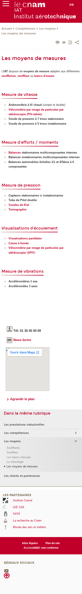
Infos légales (30, 543)
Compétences (25, 28)
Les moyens (47, 28)
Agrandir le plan (22, 399)
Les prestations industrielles (24, 424)
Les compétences (16, 433)
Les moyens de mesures (19, 33)
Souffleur (12, 452)
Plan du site (52, 543)
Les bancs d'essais (19, 457)
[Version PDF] (70, 43)
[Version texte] (64, 43)
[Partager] (77, 43)
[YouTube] (6, 570)
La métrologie (15, 461)
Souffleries (13, 447)
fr (72, 5)
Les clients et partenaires (22, 476)
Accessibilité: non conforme (41, 547)
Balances (15, 152)
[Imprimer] (57, 43)
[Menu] (5, 4)
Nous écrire (22, 340)
